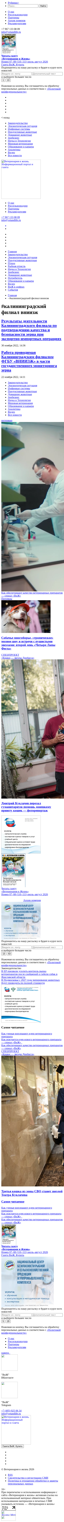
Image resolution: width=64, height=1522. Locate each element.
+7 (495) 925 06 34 (11, 1410)
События (13, 289)
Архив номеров (16, 20)
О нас (11, 11)
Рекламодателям (17, 23)
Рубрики (13, 2)
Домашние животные (20, 134)
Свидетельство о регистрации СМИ (28, 1477)
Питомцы (6, 598)
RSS (10, 1474)
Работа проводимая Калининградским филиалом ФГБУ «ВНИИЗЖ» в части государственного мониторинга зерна (29, 361)
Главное (12, 251)
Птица (11, 263)
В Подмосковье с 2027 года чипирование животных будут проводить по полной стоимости (30, 981)
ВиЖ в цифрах (16, 286)
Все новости (15, 155)
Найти (43, 6)
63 (9, 953)
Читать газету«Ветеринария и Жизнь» (15, 57)
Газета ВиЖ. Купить (12, 64)
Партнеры (13, 17)
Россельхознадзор (18, 14)
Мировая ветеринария (20, 143)
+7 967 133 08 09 (10, 217)
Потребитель (15, 278)
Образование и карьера (21, 146)
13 (8, 80)
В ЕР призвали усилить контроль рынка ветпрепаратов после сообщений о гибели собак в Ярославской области (29, 974)
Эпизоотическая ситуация (22, 126)
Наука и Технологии (19, 140)
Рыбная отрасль (16, 266)
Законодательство (18, 123)
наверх (5, 1352)
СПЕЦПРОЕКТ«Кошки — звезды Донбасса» (17, 656)
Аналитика (14, 149)
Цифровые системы (19, 129)
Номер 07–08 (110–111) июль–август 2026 (24, 61)
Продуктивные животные (22, 132)
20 (8, 1321)
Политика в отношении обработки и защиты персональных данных (33, 1482)
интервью (6, 420)
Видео (11, 152)
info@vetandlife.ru (11, 32)
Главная (12, 295)
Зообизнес (13, 137)
